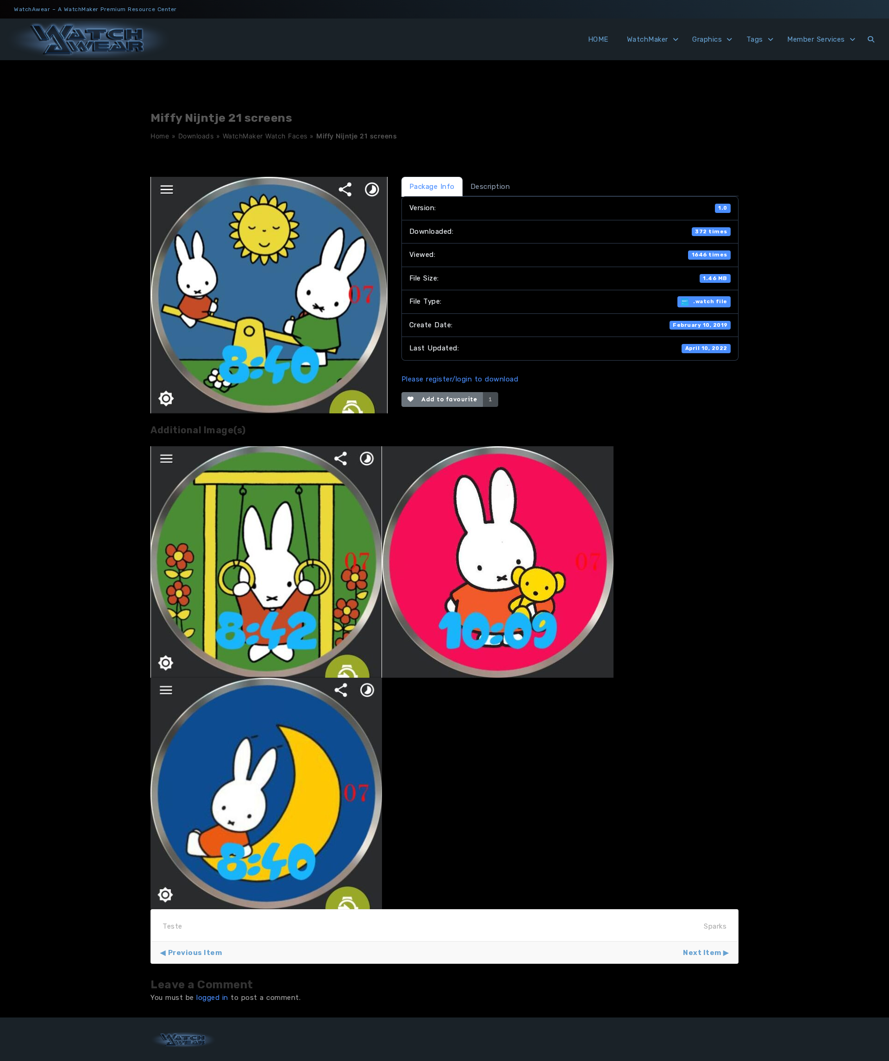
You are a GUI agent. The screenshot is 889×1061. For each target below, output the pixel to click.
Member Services (816, 39)
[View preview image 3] (266, 793)
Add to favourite (447, 399)
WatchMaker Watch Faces (265, 136)
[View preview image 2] (498, 561)
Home (159, 136)
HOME (598, 39)
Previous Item (195, 953)
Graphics (707, 39)
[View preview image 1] (266, 561)
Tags (754, 39)
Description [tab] (490, 186)
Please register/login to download (460, 379)
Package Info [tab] (432, 186)
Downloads (196, 136)
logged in (212, 997)
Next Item (702, 953)
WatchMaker (647, 39)
